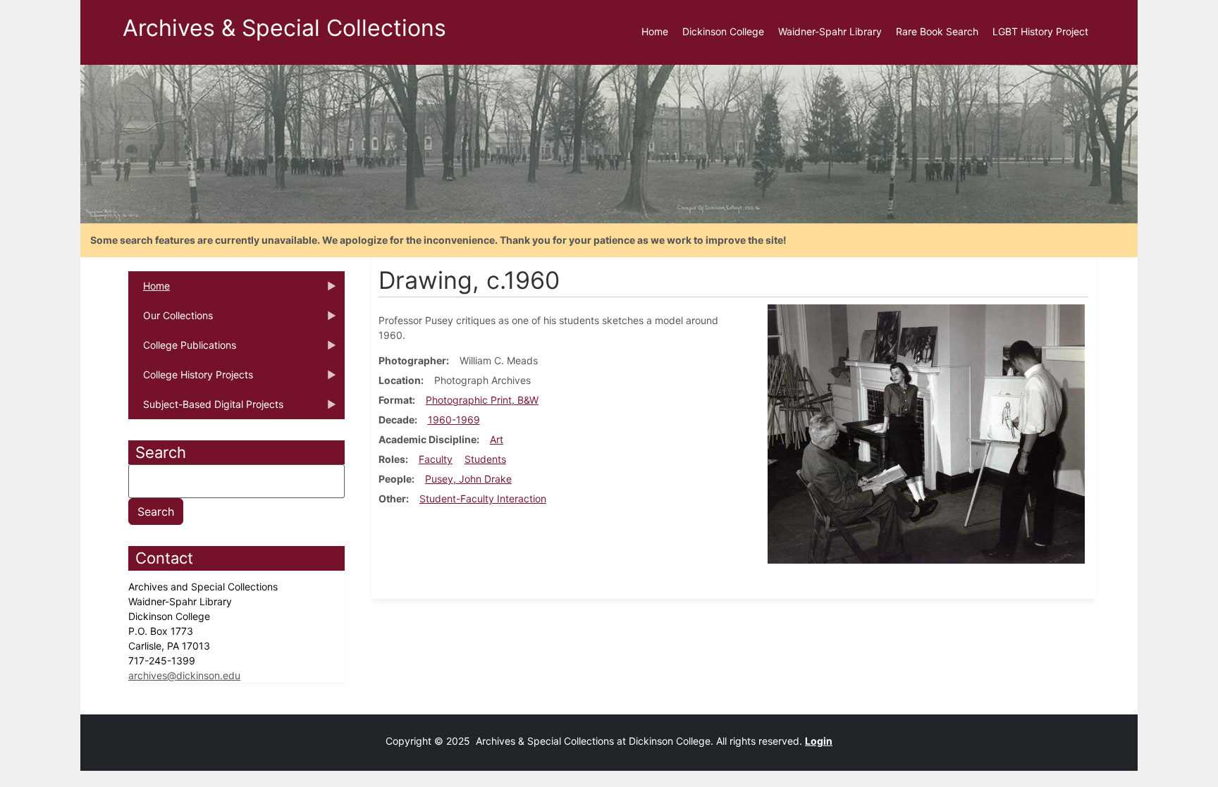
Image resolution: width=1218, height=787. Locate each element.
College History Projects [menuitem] (190, 379)
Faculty (436, 459)
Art (496, 439)
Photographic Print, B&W (482, 400)
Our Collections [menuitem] (170, 319)
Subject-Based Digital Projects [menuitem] (205, 408)
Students (485, 459)
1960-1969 (454, 420)
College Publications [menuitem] (182, 349)
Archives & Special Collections (284, 28)
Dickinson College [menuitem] (723, 31)
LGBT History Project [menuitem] (1040, 31)
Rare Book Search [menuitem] (937, 31)
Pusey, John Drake (468, 479)
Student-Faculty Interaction (482, 498)
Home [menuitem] (654, 31)
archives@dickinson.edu (184, 675)
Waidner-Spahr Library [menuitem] (830, 31)
